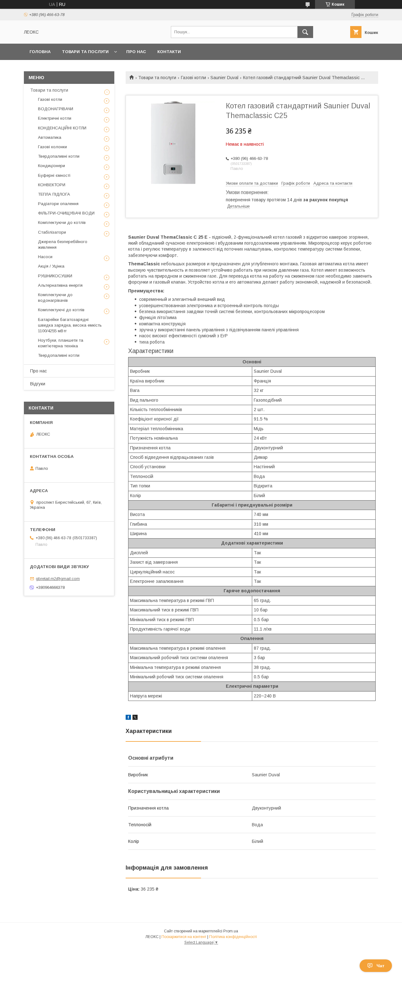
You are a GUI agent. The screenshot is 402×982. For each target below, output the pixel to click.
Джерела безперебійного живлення (62, 244)
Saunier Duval (224, 77)
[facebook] (128, 718)
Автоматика (49, 137)
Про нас (136, 51)
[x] (135, 718)
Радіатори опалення (58, 203)
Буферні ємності (54, 175)
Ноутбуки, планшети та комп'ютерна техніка (60, 343)
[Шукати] (305, 32)
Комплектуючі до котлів (61, 309)
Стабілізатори (52, 232)
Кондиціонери (51, 165)
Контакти (169, 51)
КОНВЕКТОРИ (51, 184)
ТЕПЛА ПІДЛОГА (54, 194)
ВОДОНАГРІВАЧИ (55, 108)
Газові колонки (52, 146)
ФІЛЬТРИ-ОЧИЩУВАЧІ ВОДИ (66, 213)
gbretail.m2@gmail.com (58, 578)
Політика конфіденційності (233, 937)
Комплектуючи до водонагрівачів (55, 297)
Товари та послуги (85, 51)
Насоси (45, 256)
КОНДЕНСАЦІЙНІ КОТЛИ (62, 128)
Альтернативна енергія (60, 285)
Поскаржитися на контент (183, 937)
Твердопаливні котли (58, 156)
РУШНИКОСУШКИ (55, 276)
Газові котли (193, 77)
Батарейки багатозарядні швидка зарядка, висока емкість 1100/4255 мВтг (70, 325)
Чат (380, 965)
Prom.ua (230, 931)
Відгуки (37, 383)
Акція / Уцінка (51, 266)
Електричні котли (54, 118)
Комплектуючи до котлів (62, 222)
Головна (40, 51)
